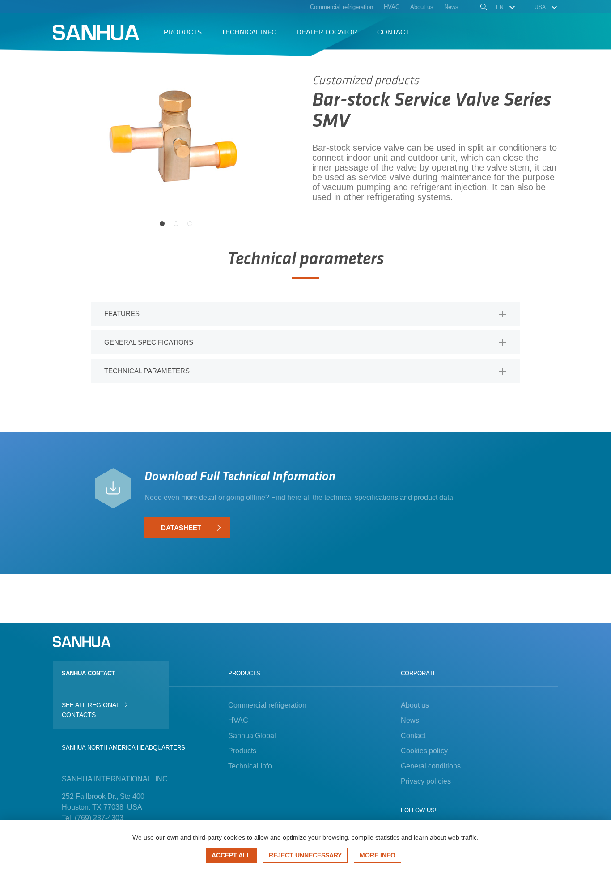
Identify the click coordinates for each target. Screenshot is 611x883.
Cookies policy (424, 751)
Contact (413, 735)
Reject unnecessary (305, 855)
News (410, 720)
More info (377, 855)
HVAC (238, 720)
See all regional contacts (90, 709)
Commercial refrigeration (267, 705)
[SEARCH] (483, 8)
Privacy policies (426, 781)
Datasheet (181, 528)
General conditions (431, 766)
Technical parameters (147, 371)
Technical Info (250, 766)
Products (242, 751)
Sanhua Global (252, 735)
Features (122, 313)
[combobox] (506, 7)
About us (415, 705)
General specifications (148, 342)
